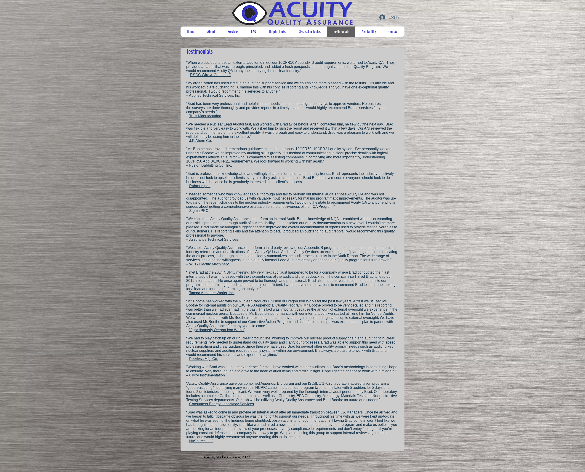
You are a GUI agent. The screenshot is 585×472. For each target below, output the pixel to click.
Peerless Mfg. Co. (203, 359)
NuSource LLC (201, 441)
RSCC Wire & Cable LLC (210, 75)
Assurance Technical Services (213, 239)
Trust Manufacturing (205, 116)
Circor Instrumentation (207, 375)
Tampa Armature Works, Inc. (211, 293)
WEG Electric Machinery (209, 264)
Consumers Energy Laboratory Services (221, 404)
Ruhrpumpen (199, 186)
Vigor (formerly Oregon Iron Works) (217, 330)
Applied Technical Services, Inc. (215, 95)
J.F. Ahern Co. (200, 141)
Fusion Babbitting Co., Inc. (210, 165)
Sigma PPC (198, 211)
